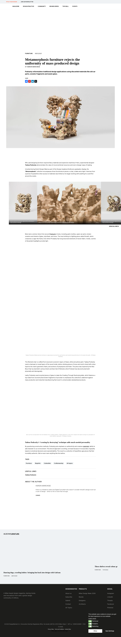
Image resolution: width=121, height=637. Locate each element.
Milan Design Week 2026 (87, 593)
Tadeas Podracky (30, 475)
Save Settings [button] (109, 631)
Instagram (110, 593)
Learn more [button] (92, 618)
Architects (82, 604)
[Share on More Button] (38, 81)
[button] (90, 621)
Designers (82, 600)
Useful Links (30, 471)
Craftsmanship (58, 463)
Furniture (29, 53)
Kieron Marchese (33, 67)
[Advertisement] (60, 155)
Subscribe (68, 597)
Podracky (53, 234)
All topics (70, 463)
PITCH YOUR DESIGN (11, 1)
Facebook (110, 604)
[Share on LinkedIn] (32, 81)
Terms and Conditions (59, 629)
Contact (68, 604)
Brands (81, 597)
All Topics (68, 607)
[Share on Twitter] (35, 81)
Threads (110, 600)
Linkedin (38, 495)
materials (86, 446)
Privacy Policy (51, 629)
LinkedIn (110, 597)
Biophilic (37, 463)
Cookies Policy (68, 629)
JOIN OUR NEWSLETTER (27, 1)
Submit (67, 600)
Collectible (47, 463)
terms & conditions (89, 522)
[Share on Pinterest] (29, 81)
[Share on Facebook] (26, 81)
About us (68, 593)
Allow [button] (95, 631)
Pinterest (110, 607)
